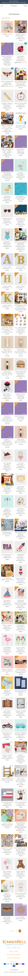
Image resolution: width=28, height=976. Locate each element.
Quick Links (13, 951)
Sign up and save (13, 947)
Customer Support (13, 954)
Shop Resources (13, 958)
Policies (13, 961)
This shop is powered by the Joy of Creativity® (14, 972)
